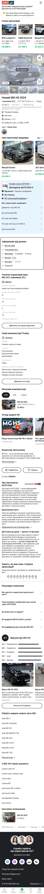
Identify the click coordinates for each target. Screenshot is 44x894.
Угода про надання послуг (13, 869)
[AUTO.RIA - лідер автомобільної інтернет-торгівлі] (8, 3)
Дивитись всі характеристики (22, 325)
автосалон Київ (8, 793)
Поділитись (13, 470)
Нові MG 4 (6, 718)
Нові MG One (7, 738)
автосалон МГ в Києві (11, 788)
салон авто (6, 778)
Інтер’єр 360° (16, 83)
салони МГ (6, 783)
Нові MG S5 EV (8, 743)
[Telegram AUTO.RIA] (7, 861)
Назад (6, 58)
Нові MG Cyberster (9, 723)
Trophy (24, 395)
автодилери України (10, 798)
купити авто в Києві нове (12, 774)
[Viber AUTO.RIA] (22, 861)
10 (36, 578)
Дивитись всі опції (22, 381)
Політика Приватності (11, 874)
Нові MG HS (7, 728)
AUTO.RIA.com (7, 827)
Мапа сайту (7, 879)
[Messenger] (14, 861)
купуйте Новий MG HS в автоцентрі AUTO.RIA (19, 542)
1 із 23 (5, 83)
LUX (14, 395)
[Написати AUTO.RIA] (29, 861)
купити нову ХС (8, 769)
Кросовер (9, 254)
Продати (22, 892)
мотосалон (6, 803)
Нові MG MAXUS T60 (10, 733)
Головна (4, 892)
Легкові (34, 827)
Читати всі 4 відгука (22, 705)
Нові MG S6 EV (8, 748)
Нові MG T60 (7, 753)
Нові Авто (22, 827)
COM (6, 395)
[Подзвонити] (36, 861)
